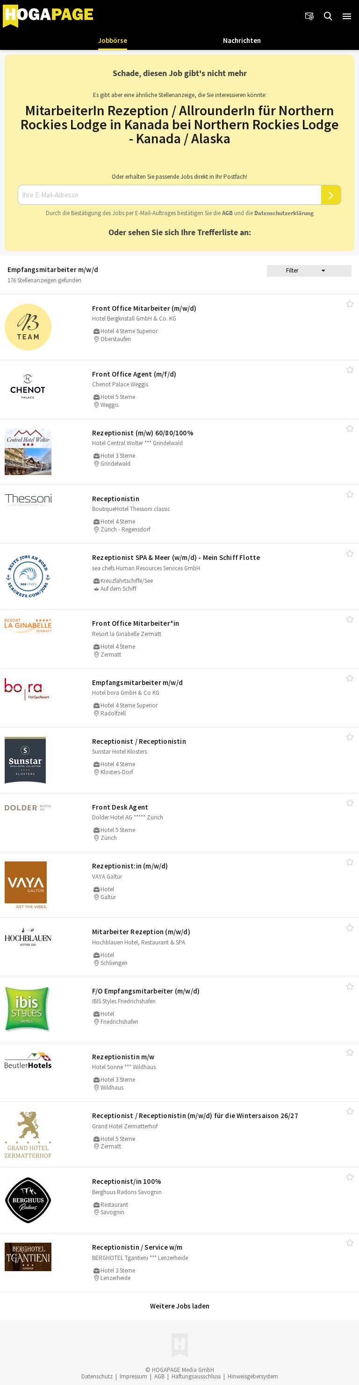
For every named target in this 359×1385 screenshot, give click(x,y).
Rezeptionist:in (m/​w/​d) (130, 865)
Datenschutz (97, 1376)
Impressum (133, 1376)
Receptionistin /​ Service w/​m (137, 1247)
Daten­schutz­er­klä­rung (284, 213)
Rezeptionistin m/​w (123, 1056)
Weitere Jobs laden (179, 1305)
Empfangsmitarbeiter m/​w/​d (137, 682)
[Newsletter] (309, 16)
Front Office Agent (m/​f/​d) (134, 374)
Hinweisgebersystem (253, 1376)
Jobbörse (112, 40)
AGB (227, 213)
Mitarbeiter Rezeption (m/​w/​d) (141, 931)
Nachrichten (242, 40)
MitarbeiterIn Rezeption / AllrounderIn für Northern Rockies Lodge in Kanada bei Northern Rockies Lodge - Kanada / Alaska (180, 124)
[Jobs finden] (328, 16)
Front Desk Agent (120, 807)
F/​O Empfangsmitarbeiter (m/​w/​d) (146, 990)
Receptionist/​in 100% (126, 1181)
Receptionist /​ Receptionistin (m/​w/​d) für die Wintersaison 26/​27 (195, 1115)
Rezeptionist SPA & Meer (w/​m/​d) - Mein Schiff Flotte (176, 557)
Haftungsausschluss (196, 1376)
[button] (346, 16)
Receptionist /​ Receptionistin (139, 741)
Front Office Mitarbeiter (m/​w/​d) (144, 308)
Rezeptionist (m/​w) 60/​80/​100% (143, 432)
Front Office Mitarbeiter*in (135, 623)
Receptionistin (115, 498)
